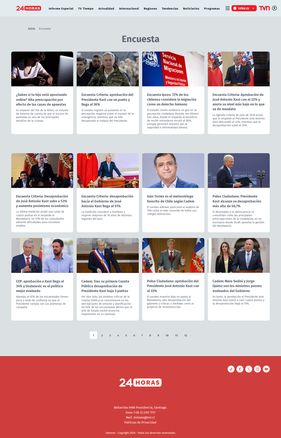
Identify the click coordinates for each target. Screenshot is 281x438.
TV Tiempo (86, 8)
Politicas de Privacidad (140, 422)
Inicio (31, 28)
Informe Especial (61, 8)
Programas (212, 8)
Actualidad (106, 8)
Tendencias (170, 8)
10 (167, 335)
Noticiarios (191, 8)
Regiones (150, 8)
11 (176, 335)
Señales (243, 8)
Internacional (129, 8)
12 (185, 335)
